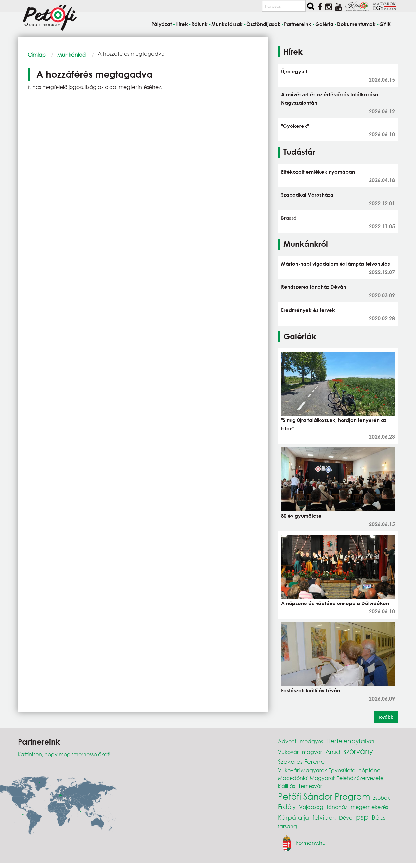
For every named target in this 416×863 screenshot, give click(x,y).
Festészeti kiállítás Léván (310, 690)
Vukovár (288, 752)
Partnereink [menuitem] (297, 24)
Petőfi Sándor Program (324, 796)
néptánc (369, 770)
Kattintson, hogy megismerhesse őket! (64, 754)
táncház (337, 806)
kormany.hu (311, 842)
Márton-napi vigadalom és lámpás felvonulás (335, 264)
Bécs (378, 817)
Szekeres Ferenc (301, 761)
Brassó (289, 218)
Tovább (386, 717)
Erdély (287, 806)
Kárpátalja (293, 817)
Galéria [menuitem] (324, 24)
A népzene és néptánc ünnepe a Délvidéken (335, 603)
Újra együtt (294, 71)
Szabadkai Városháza (307, 195)
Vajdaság (311, 806)
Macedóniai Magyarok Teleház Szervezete (331, 778)
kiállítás (286, 785)
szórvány (358, 751)
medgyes (311, 741)
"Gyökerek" (295, 126)
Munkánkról (71, 54)
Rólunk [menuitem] (199, 24)
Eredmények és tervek (308, 310)
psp (362, 817)
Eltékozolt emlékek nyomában (318, 172)
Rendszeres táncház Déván (313, 287)
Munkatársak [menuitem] (227, 24)
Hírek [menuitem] (182, 24)
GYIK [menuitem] (385, 24)
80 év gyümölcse (301, 516)
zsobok (381, 797)
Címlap (37, 54)
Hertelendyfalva (350, 741)
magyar (312, 752)
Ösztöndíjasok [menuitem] (263, 24)
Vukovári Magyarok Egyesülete (316, 770)
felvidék (324, 817)
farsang (287, 826)
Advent (287, 741)
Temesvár (310, 785)
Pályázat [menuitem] (161, 24)
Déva (346, 817)
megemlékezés (369, 806)
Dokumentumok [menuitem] (356, 24)
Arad (332, 751)
